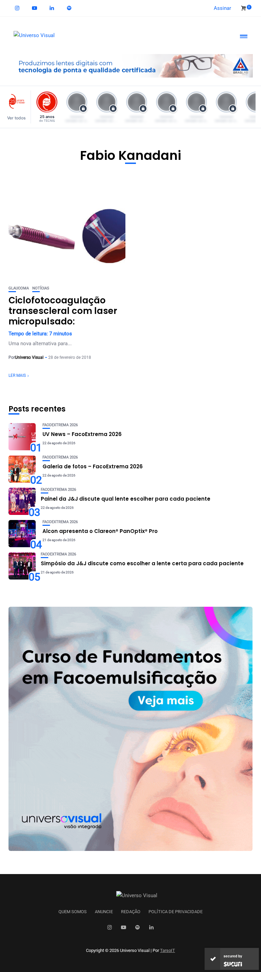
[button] (18, 106)
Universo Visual (29, 357)
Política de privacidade (176, 911)
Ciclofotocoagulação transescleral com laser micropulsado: (62, 311)
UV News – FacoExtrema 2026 (82, 434)
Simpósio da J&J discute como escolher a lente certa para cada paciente (142, 563)
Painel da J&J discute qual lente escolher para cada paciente (125, 498)
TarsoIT (167, 950)
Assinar (222, 8)
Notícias (40, 288)
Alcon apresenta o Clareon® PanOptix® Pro (100, 531)
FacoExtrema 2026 (60, 425)
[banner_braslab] (130, 65)
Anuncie (104, 911)
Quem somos (72, 911)
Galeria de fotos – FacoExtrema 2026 (92, 466)
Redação (130, 911)
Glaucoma (18, 288)
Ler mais (17, 375)
